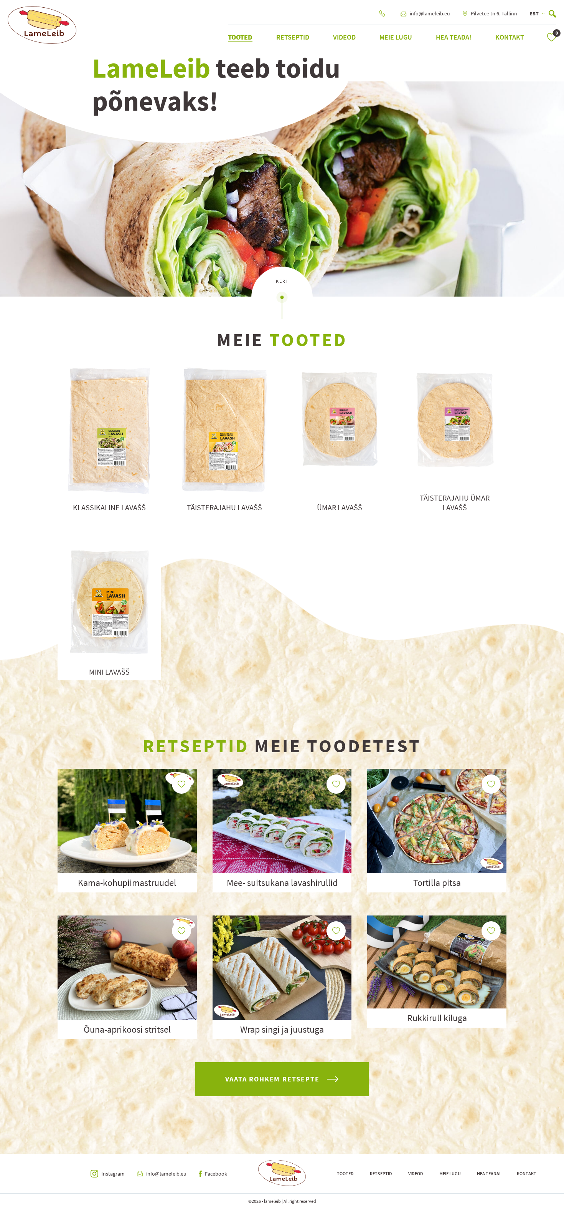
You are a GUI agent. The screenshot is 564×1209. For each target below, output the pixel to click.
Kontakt (509, 37)
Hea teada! (454, 37)
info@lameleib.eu (430, 13)
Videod (344, 37)
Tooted (240, 37)
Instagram (113, 1173)
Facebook (216, 1173)
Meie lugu (395, 37)
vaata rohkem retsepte (272, 1079)
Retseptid (292, 37)
